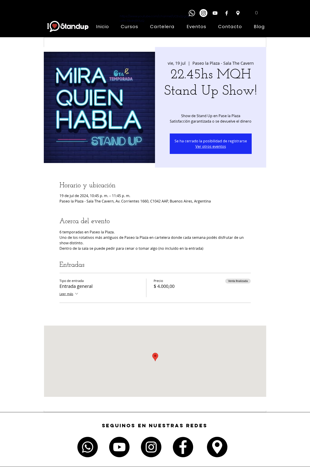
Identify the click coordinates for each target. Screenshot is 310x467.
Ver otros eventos (210, 146)
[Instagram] (203, 13)
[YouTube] (215, 13)
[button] (253, 12)
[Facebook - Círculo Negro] (183, 447)
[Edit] (238, 13)
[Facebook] (227, 13)
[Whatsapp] (192, 13)
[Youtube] (119, 447)
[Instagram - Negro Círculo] (151, 447)
